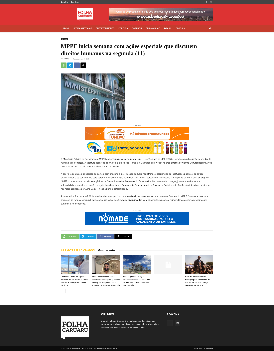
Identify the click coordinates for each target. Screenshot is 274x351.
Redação (67, 59)
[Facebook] (206, 2)
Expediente (75, 2)
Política (123, 28)
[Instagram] (211, 2)
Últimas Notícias (82, 28)
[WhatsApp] (64, 65)
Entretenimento (105, 28)
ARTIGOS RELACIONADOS (78, 250)
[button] (209, 28)
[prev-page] (62, 291)
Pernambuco (153, 28)
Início (66, 28)
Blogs (179, 28)
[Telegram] (70, 65)
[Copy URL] (83, 65)
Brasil (168, 28)
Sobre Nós (64, 2)
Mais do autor (107, 250)
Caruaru (137, 28)
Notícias (64, 39)
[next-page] (67, 291)
